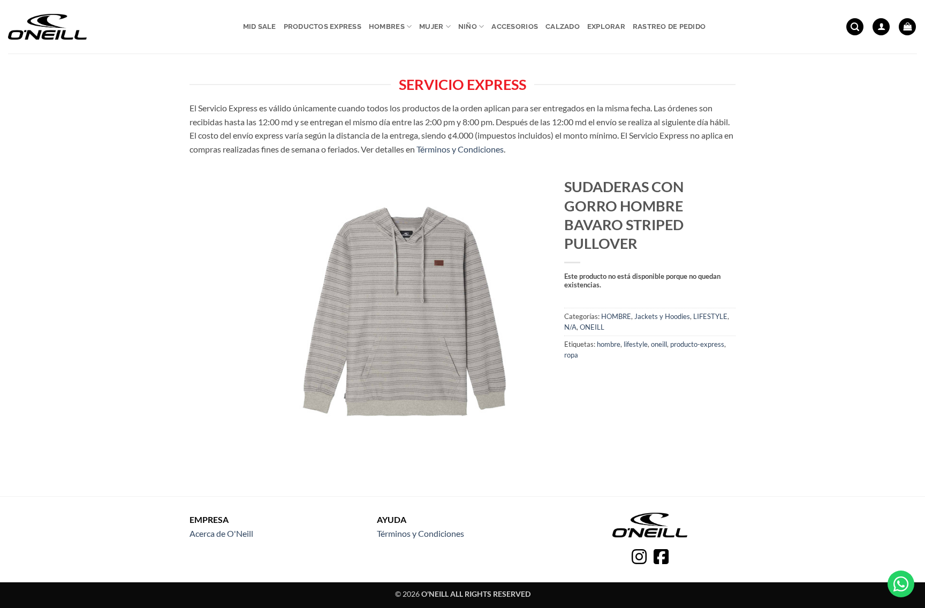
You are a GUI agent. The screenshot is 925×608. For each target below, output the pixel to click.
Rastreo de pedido (669, 26)
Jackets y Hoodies (662, 316)
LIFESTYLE (710, 316)
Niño (467, 26)
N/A (570, 327)
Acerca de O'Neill (221, 533)
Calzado (562, 26)
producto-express (697, 344)
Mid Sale (259, 26)
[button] (854, 27)
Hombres (387, 26)
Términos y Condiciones (460, 149)
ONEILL (592, 327)
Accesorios (514, 26)
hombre (608, 344)
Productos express (322, 26)
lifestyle (636, 344)
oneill (659, 344)
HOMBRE (616, 316)
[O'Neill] (47, 27)
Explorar (606, 26)
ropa (571, 355)
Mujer (431, 26)
